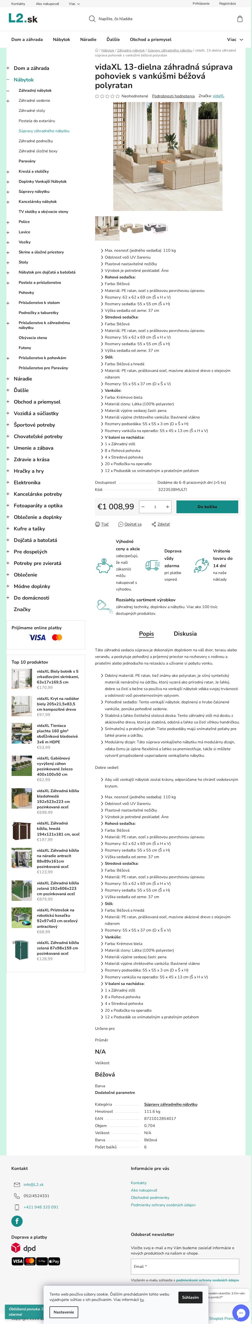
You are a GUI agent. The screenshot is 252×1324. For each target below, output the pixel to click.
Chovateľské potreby (38, 436)
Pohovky (26, 292)
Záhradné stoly (32, 110)
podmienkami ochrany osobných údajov (207, 1280)
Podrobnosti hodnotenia (173, 96)
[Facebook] (17, 1221)
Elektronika (27, 482)
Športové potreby (34, 424)
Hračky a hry (29, 471)
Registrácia (227, 3)
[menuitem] (27, 39)
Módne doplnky (32, 586)
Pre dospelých (30, 551)
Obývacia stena (33, 338)
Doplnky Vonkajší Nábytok (43, 181)
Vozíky (25, 242)
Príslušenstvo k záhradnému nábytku (44, 325)
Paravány (27, 161)
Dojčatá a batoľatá (35, 540)
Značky (22, 609)
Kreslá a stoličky (34, 171)
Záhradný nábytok (35, 90)
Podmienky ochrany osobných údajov (163, 1205)
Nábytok (24, 79)
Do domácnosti (31, 597)
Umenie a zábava (33, 448)
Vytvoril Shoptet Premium (217, 1318)
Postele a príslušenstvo (40, 282)
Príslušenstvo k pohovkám (42, 358)
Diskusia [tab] (185, 634)
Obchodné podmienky (150, 1197)
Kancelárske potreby (38, 494)
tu (142, 1299)
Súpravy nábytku (34, 191)
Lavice (24, 232)
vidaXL (218, 96)
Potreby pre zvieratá (37, 563)
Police (24, 221)
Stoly (23, 262)
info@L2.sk (34, 1184)
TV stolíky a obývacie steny (43, 211)
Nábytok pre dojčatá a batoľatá (47, 272)
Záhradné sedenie (34, 100)
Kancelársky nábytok (38, 201)
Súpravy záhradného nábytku (44, 131)
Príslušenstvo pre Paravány (43, 368)
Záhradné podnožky (36, 141)
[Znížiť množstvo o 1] (143, 507)
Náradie (23, 378)
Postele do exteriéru (37, 121)
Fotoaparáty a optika (38, 505)
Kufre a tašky (29, 528)
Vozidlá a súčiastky (36, 413)
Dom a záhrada (31, 68)
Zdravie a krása (31, 459)
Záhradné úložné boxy (38, 151)
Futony (25, 348)
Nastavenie (64, 1312)
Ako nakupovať (47, 3)
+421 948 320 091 (41, 1207)
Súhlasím (190, 1297)
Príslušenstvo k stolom (39, 302)
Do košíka (207, 507)
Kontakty (18, 3)
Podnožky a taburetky (38, 312)
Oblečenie (25, 574)
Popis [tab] (146, 634)
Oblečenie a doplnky (38, 517)
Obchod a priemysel (37, 401)
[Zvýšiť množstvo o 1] (167, 507)
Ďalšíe (21, 390)
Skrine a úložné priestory (41, 252)
